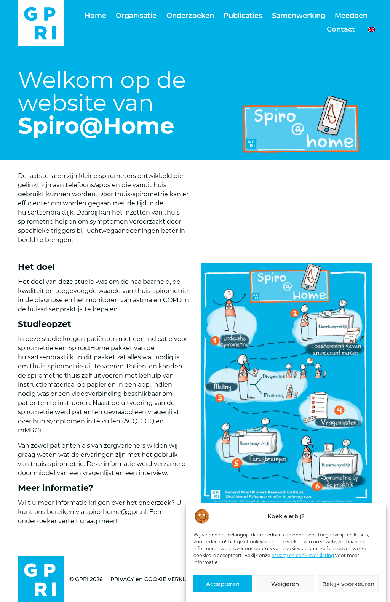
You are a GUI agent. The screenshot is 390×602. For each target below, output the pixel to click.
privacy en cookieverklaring (302, 555)
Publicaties (243, 15)
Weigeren (285, 584)
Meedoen (351, 15)
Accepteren (223, 584)
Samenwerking (298, 15)
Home (95, 15)
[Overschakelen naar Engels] (367, 30)
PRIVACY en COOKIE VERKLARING (156, 579)
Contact (341, 29)
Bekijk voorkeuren (348, 584)
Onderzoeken (190, 15)
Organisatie (136, 15)
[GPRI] (41, 23)
